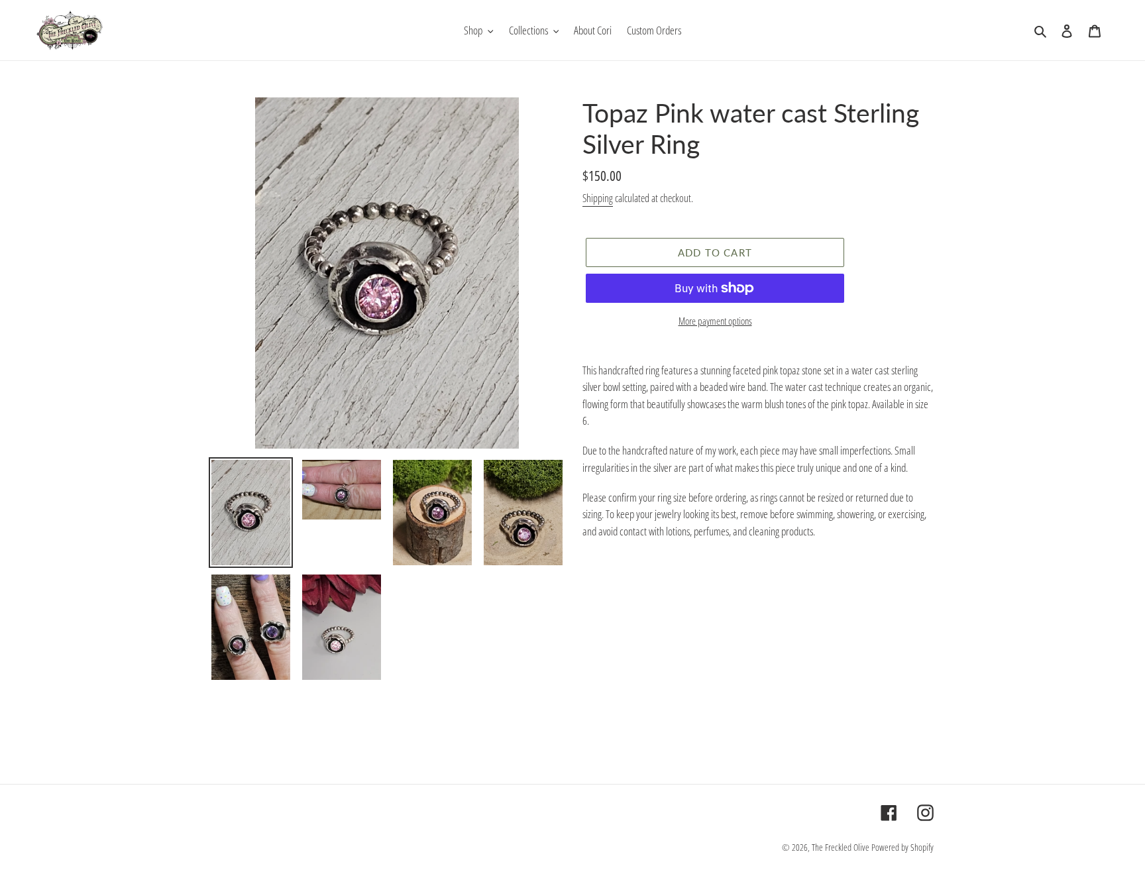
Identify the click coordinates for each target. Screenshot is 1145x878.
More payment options (715, 320)
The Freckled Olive (840, 847)
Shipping (597, 198)
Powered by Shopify (902, 847)
